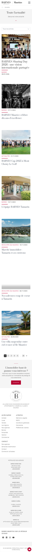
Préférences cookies (22, 427)
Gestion (4, 435)
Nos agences (6, 427)
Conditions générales (22, 423)
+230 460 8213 (16, 487)
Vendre (4, 423)
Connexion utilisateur (8, 451)
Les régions (5, 425)
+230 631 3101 (16, 496)
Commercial (5, 437)
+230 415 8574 (16, 515)
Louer (3, 420)
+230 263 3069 (16, 468)
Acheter (4, 418)
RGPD (18, 420)
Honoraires (19, 425)
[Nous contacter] (29, 549)
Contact (4, 449)
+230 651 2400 (16, 524)
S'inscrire (16, 382)
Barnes (4, 430)
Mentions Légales (21, 418)
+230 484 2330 (16, 478)
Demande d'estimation (9, 446)
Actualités (5, 432)
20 (23, 356)
